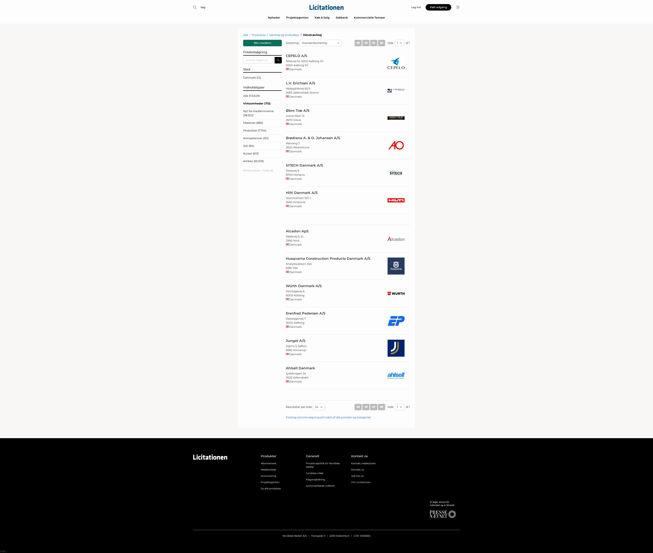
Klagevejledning (315, 479)
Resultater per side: (299, 407)
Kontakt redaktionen (363, 463)
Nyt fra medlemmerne (258, 113)
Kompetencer (256, 138)
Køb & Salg (322, 17)
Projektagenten (297, 17)
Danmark (252, 77)
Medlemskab (268, 469)
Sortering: (293, 43)
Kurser (251, 153)
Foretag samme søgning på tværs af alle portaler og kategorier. (328, 417)
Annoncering (268, 475)
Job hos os (357, 475)
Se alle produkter (271, 488)
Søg (203, 7)
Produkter (259, 35)
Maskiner (253, 123)
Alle (245, 35)
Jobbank (342, 17)
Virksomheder (257, 103)
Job (248, 145)
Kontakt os (357, 469)
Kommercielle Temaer (369, 17)
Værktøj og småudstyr (284, 35)
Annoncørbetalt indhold (320, 485)
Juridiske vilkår (315, 473)
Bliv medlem (262, 43)
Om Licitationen (361, 482)
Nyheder (274, 17)
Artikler (253, 161)
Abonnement (269, 463)
